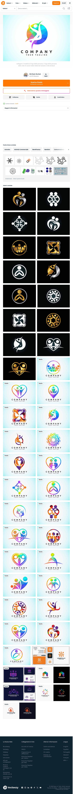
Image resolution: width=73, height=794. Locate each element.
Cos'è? (16, 103)
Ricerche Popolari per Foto (27, 760)
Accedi (64, 3)
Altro (63, 759)
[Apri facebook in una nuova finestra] (22, 786)
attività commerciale (21, 148)
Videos (25, 3)
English (64, 745)
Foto (17, 3)
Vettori (8, 3)
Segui (46, 76)
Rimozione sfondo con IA (7, 772)
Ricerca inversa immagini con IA (7, 766)
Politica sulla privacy (63, 787)
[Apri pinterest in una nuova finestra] (31, 786)
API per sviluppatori (7, 760)
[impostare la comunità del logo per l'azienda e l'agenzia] (53, 674)
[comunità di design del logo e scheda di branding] (51, 654)
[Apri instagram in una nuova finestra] (25, 786)
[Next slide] (65, 148)
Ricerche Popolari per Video (27, 765)
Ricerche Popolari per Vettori (27, 756)
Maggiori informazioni (11, 107)
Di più (44, 3)
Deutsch (64, 754)
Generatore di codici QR (7, 776)
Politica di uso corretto (60, 788)
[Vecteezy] (3, 3)
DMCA (23, 748)
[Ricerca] (64, 8)
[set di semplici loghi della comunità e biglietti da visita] (19, 674)
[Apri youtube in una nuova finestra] (40, 786)
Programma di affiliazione (26, 752)
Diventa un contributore (47, 754)
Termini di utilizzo (51, 787)
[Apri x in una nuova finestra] (37, 786)
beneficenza (36, 148)
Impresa (5, 754)
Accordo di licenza (27, 745)
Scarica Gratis (36, 83)
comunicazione (59, 148)
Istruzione (6, 756)
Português (65, 751)
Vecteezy (6, 748)
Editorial (35, 3)
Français (64, 756)
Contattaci (46, 748)
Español (64, 748)
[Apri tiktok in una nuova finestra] (34, 786)
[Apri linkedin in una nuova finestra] (28, 786)
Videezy (5, 751)
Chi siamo (46, 751)
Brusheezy (6, 745)
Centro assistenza (49, 745)
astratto (7, 148)
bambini (47, 148)
